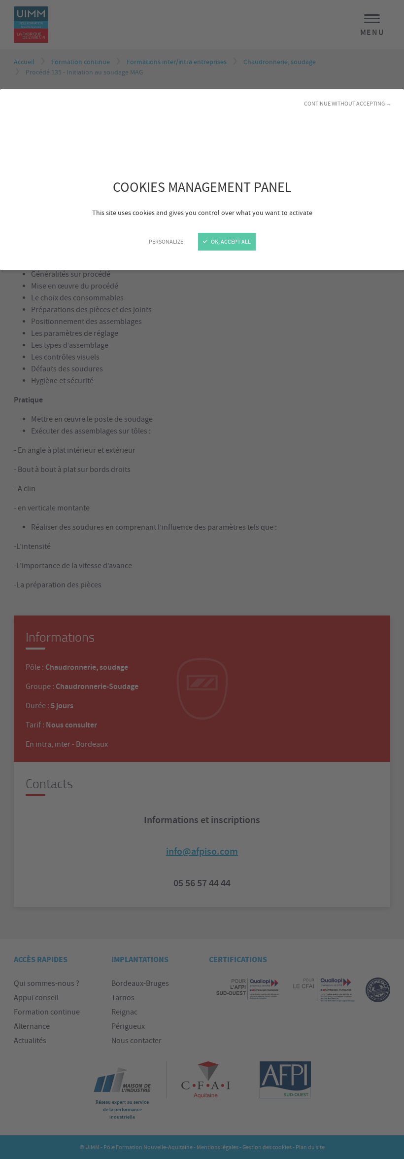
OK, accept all (230, 242)
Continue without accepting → (348, 104)
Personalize (166, 242)
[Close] (202, 579)
